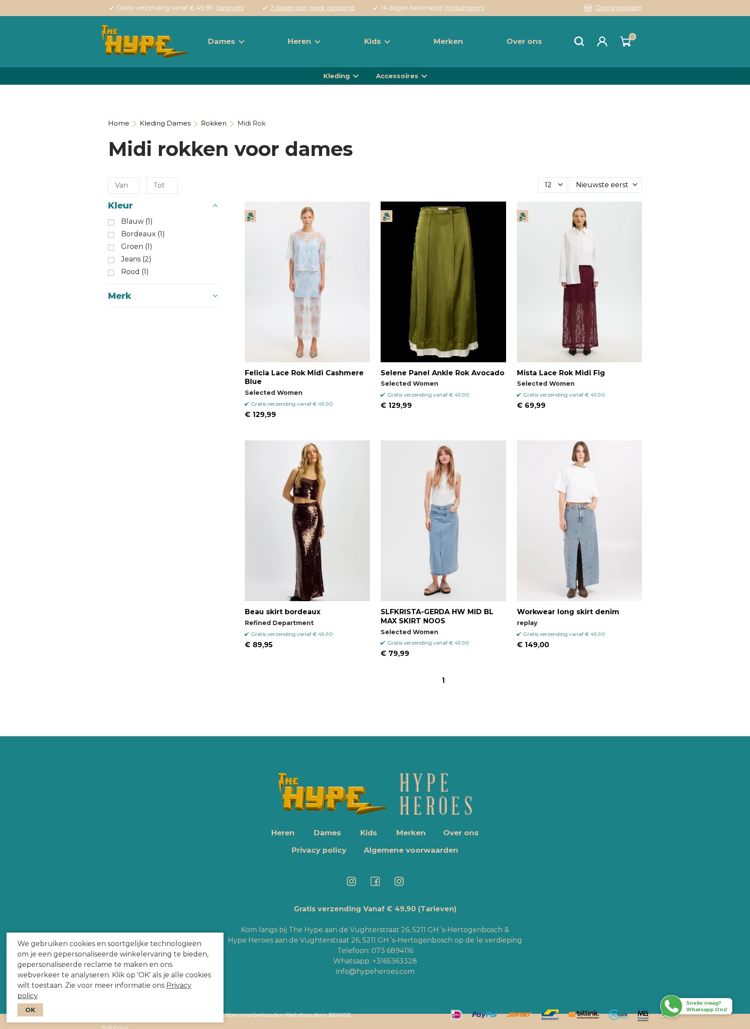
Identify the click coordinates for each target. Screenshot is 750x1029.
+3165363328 (394, 961)
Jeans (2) (136, 259)
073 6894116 (392, 950)
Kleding (336, 76)
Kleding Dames (165, 123)
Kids (372, 41)
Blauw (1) (137, 221)
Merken (448, 41)
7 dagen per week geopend (312, 8)
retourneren (464, 8)
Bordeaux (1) (143, 234)
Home (118, 123)
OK (30, 1010)
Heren (299, 41)
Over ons (524, 41)
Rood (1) (135, 272)
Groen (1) (136, 247)
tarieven (229, 8)
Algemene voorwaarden (411, 850)
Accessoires (397, 76)
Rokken (214, 123)
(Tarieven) (437, 909)
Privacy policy (319, 850)
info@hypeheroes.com (375, 971)
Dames (221, 41)
